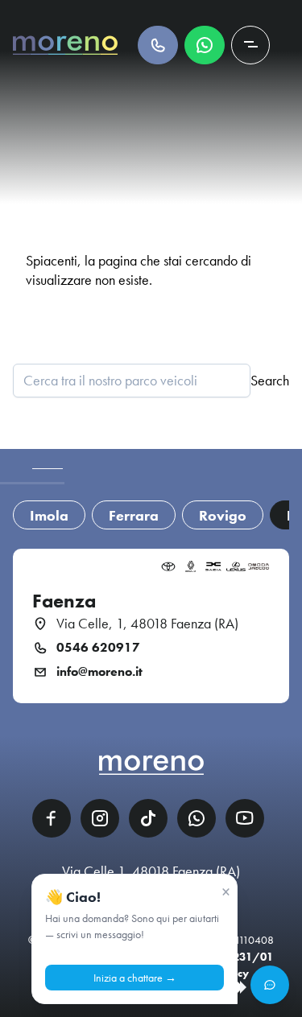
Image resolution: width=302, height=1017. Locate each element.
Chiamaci (158, 45)
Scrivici (204, 45)
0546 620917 (98, 648)
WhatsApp (196, 818)
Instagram (100, 818)
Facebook (51, 818)
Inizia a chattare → (134, 977)
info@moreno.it (99, 672)
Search (269, 380)
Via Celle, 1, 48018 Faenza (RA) (147, 624)
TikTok (148, 818)
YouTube (244, 818)
